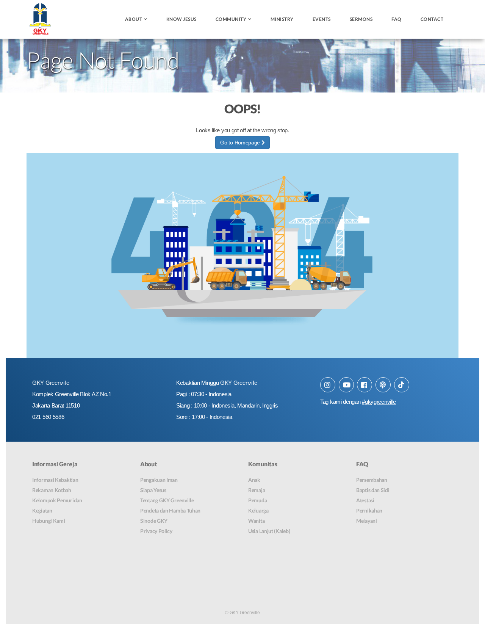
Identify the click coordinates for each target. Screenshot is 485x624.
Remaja (256, 490)
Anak (254, 480)
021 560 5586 (48, 417)
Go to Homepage (240, 143)
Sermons (361, 19)
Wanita (256, 520)
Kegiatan (42, 510)
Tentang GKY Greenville (167, 500)
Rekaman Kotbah (51, 490)
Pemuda (257, 500)
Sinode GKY (153, 520)
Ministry (282, 19)
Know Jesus (181, 19)
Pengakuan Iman (159, 480)
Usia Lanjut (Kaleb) (269, 531)
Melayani (366, 520)
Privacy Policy (156, 531)
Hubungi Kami (48, 520)
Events (322, 19)
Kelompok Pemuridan (57, 500)
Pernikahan (369, 510)
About (133, 19)
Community (231, 19)
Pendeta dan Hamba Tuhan (170, 510)
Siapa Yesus (153, 490)
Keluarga (258, 510)
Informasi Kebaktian (55, 480)
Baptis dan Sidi (373, 490)
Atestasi (365, 500)
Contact (432, 19)
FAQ (396, 19)
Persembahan (371, 480)
